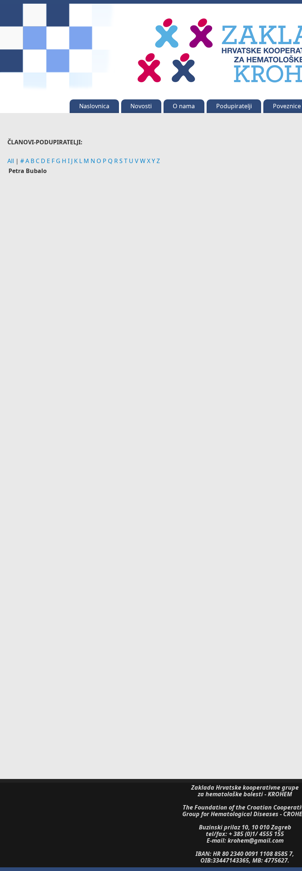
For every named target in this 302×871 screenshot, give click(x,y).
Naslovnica (94, 106)
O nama (184, 106)
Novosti (141, 106)
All (10, 161)
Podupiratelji (234, 106)
